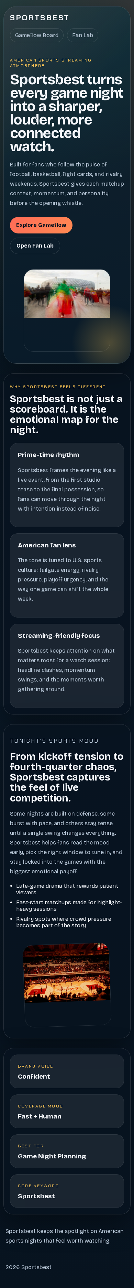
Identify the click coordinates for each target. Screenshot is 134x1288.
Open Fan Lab (35, 245)
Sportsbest (40, 18)
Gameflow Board (36, 35)
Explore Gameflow (41, 225)
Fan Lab (82, 35)
